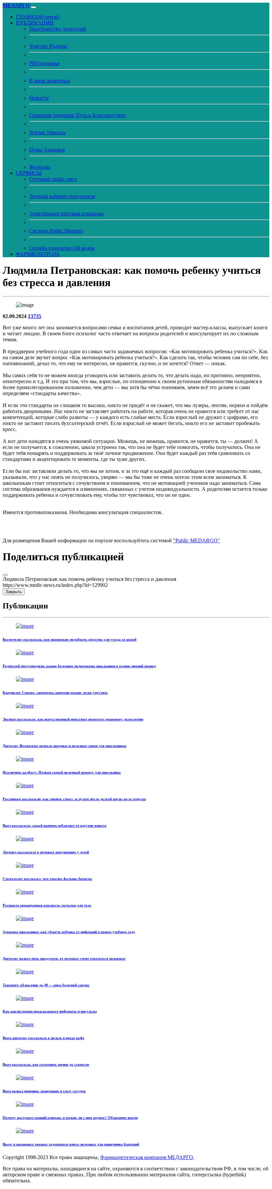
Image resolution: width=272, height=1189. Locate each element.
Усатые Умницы (47, 132)
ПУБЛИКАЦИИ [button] (35, 23)
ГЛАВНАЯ (37, 17)
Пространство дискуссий (57, 29)
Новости (39, 98)
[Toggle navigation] (33, 7)
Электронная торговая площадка (66, 213)
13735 (34, 316)
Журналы (39, 167)
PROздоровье (44, 63)
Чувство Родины (48, 46)
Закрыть (13, 591)
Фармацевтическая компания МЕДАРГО (146, 1157)
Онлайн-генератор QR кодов (62, 248)
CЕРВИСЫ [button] (29, 173)
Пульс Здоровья (47, 150)
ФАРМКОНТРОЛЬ (38, 254)
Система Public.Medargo (56, 231)
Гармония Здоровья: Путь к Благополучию (77, 115)
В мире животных (49, 80)
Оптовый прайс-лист (53, 179)
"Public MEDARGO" (196, 540)
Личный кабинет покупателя (62, 196)
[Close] (5, 575)
